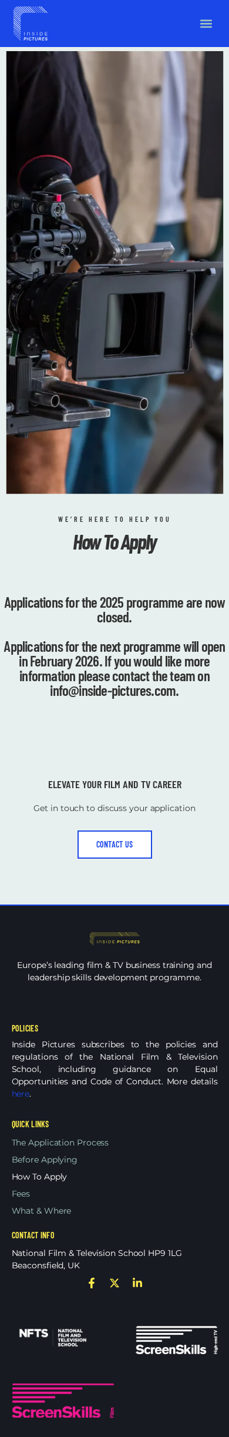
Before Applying (45, 1159)
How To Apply (40, 1176)
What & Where (42, 1210)
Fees (21, 1193)
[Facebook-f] (91, 1283)
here (21, 1093)
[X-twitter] (114, 1283)
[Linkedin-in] (137, 1283)
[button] (205, 23)
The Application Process (60, 1142)
